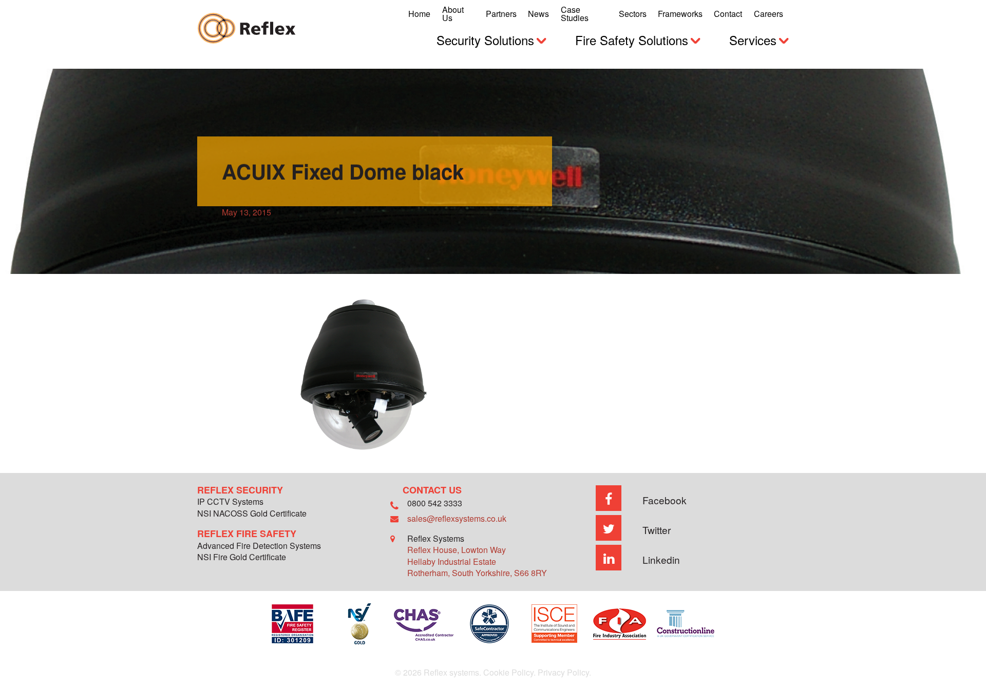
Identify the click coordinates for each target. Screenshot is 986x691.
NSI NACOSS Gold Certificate (252, 514)
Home (419, 13)
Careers (768, 13)
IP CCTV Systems (230, 502)
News (538, 13)
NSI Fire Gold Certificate (241, 558)
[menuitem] (419, 14)
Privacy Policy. (564, 672)
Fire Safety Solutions (631, 40)
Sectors (633, 13)
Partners (501, 13)
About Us (453, 14)
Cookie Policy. (509, 672)
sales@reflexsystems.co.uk (456, 518)
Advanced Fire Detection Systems (259, 546)
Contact (728, 13)
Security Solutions (485, 40)
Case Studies (575, 14)
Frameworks (680, 13)
